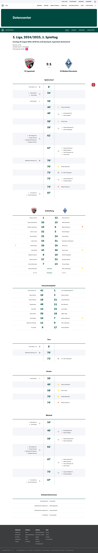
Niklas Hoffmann (65, 186)
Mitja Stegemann (54, 505)
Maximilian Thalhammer (68, 241)
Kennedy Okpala (67, 180)
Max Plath (32, 93)
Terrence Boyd (65, 264)
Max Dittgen (32, 135)
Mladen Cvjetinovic (32, 227)
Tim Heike (32, 192)
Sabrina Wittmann (32, 268)
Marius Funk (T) (33, 217)
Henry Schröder (53, 510)
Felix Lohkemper (67, 152)
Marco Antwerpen (65, 107)
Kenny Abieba (53, 515)
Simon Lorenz (33, 231)
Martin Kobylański (67, 129)
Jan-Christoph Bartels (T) (67, 290)
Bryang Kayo (33, 304)
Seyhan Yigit (64, 313)
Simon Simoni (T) (32, 290)
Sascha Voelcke (67, 148)
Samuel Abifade (67, 178)
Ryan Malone (33, 295)
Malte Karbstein (67, 150)
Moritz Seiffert (33, 236)
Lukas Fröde (34, 241)
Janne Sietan (64, 309)
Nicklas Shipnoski (67, 127)
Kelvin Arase (64, 121)
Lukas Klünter (65, 236)
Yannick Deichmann (32, 222)
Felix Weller (26, 47)
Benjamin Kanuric (32, 142)
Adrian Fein (64, 245)
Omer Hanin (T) (65, 217)
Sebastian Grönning (30, 139)
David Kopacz (33, 101)
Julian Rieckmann (65, 299)
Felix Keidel (32, 87)
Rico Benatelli (66, 113)
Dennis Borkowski (32, 195)
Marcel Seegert (67, 115)
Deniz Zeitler (33, 313)
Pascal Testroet (33, 137)
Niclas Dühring (32, 299)
